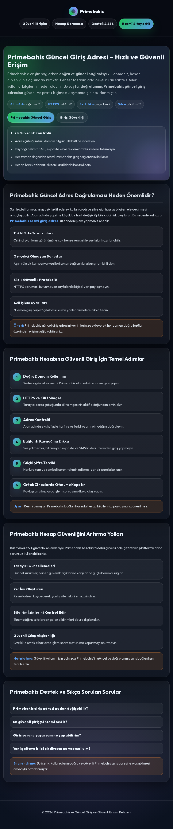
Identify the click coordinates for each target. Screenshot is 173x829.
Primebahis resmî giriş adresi (34, 221)
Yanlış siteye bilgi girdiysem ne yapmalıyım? (52, 748)
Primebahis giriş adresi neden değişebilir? (50, 708)
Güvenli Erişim (35, 23)
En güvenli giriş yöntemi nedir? (40, 722)
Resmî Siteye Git (136, 23)
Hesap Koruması (69, 23)
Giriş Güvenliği (72, 117)
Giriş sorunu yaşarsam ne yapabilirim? (47, 735)
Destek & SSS (103, 23)
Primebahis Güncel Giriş (31, 117)
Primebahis (92, 11)
